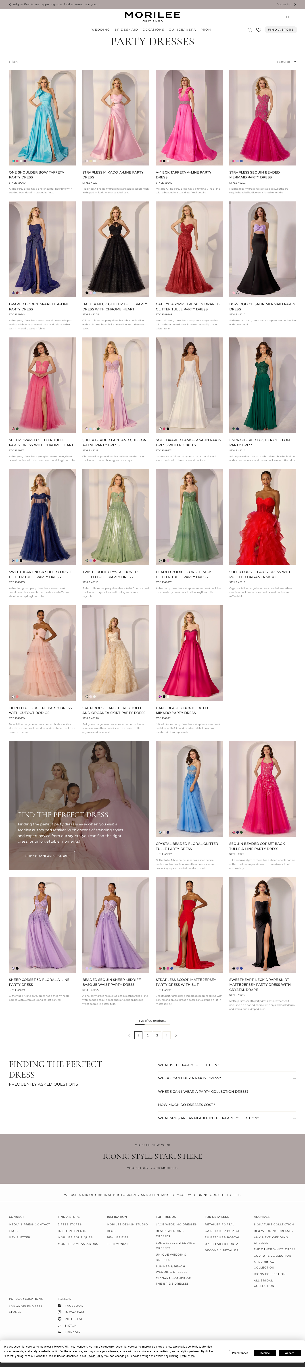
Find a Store (281, 29)
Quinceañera (182, 29)
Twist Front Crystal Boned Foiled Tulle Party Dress (110, 574)
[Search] (249, 30)
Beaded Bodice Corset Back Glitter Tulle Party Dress (184, 574)
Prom (206, 29)
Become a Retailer (221, 1250)
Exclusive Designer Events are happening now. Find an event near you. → (152, 4)
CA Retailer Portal (222, 1231)
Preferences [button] (187, 1356)
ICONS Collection (270, 1274)
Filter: (13, 61)
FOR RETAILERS (217, 1216)
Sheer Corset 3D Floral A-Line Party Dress (39, 982)
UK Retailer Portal (222, 1244)
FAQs (13, 1231)
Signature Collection (274, 1224)
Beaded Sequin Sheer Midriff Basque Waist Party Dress (111, 982)
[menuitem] (101, 30)
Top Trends (166, 1216)
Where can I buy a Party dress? (189, 1078)
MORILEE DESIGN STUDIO (127, 1224)
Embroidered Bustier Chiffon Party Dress (259, 442)
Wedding (100, 29)
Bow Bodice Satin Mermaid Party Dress (262, 306)
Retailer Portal (219, 1224)
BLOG (111, 1231)
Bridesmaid (126, 29)
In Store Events (72, 1231)
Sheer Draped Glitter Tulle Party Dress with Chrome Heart (41, 442)
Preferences (240, 1353)
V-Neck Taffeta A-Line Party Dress (183, 175)
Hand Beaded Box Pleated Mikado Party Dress (182, 710)
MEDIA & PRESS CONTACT (29, 1224)
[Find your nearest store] (46, 856)
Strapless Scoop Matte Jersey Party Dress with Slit (186, 982)
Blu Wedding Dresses (273, 1231)
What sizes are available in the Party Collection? (208, 1118)
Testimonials (118, 1244)
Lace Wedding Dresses (176, 1224)
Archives (261, 1216)
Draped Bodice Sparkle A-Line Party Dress (39, 306)
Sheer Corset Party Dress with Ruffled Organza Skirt (260, 574)
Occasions (153, 29)
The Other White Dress (274, 1249)
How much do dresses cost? (186, 1105)
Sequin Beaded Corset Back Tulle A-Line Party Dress (257, 846)
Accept (290, 1353)
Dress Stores (69, 1224)
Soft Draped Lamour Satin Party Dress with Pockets (189, 442)
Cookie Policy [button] (95, 1356)
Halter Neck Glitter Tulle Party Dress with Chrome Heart (114, 306)
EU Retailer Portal (222, 1237)
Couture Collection (273, 1255)
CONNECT (16, 1216)
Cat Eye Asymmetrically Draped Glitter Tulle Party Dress (187, 306)
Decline (265, 1353)
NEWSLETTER (19, 1237)
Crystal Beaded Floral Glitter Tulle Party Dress (187, 846)
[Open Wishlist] (258, 31)
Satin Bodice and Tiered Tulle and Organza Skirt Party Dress (113, 710)
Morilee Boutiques (75, 1237)
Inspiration (117, 1216)
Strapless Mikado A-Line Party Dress (113, 175)
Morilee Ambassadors (78, 1244)
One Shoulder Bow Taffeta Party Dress (36, 175)
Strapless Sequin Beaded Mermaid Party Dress (254, 175)
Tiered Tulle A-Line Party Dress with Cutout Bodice (40, 710)
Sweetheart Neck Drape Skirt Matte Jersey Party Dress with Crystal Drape (260, 985)
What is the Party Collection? (188, 1065)
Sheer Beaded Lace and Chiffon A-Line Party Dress (114, 442)
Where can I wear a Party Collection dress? (203, 1091)
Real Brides (117, 1237)
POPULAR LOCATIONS (26, 1298)
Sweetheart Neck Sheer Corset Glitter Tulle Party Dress (40, 574)
